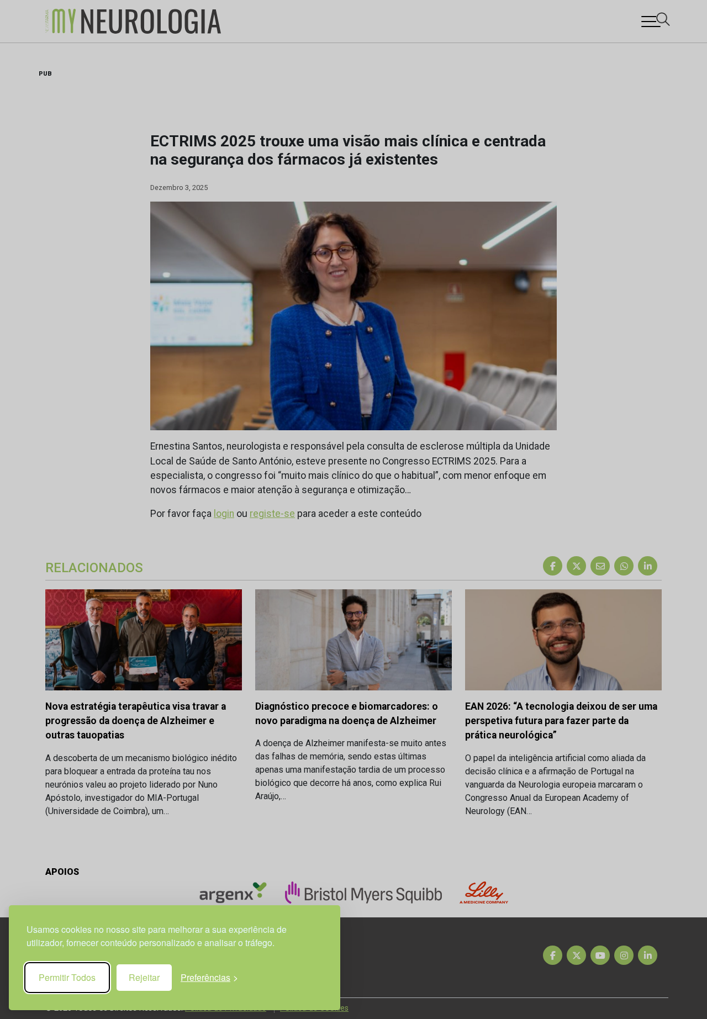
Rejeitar (144, 977)
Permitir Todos (67, 977)
